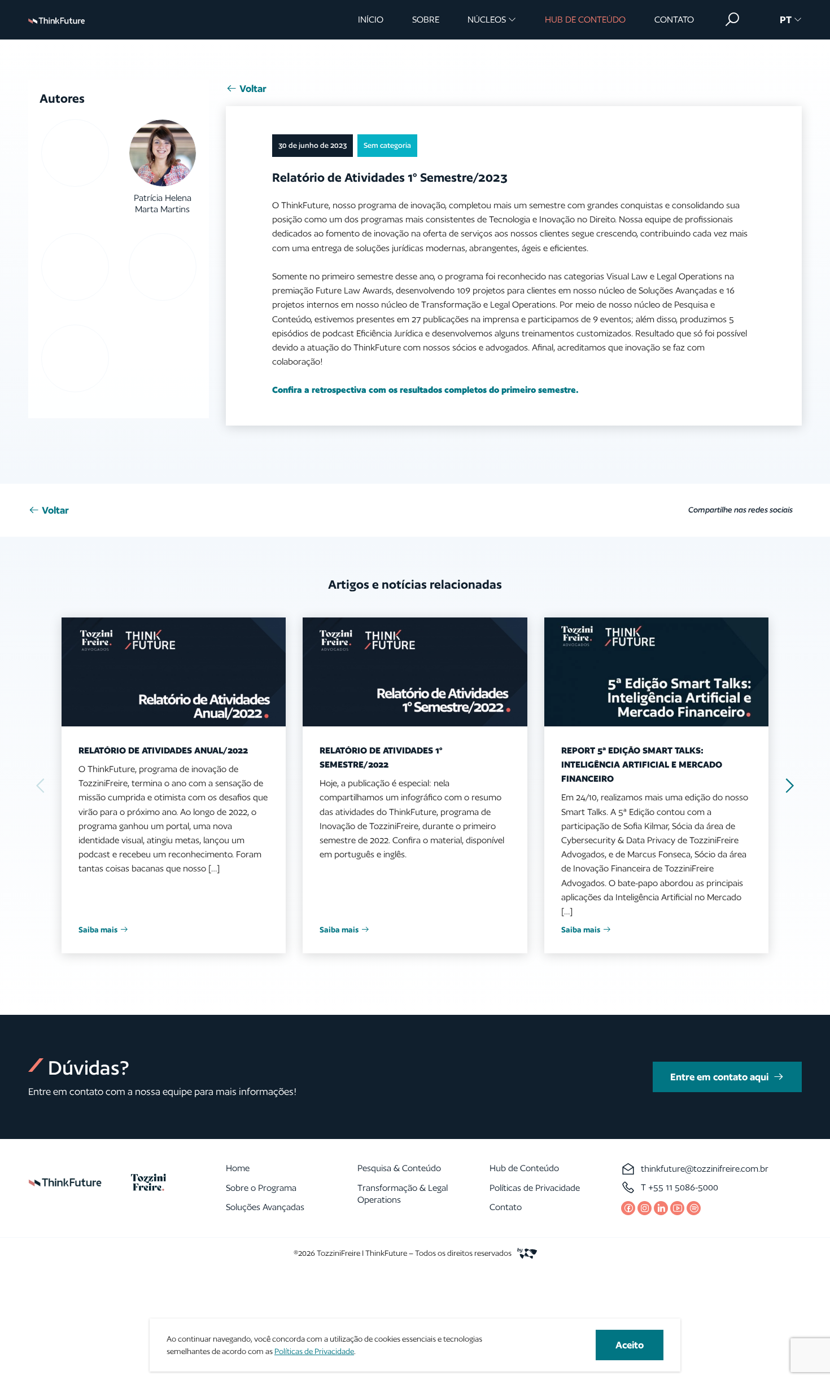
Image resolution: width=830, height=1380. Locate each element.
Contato (674, 19)
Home (238, 1168)
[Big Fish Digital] (524, 1252)
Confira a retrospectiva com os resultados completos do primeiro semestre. (425, 389)
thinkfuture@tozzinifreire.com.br (704, 1168)
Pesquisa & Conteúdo (399, 1168)
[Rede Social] (628, 1208)
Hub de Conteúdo (585, 19)
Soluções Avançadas (265, 1207)
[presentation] (788, 785)
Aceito (629, 1345)
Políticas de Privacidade (535, 1187)
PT (786, 19)
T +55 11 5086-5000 (679, 1187)
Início (370, 19)
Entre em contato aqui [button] (719, 1077)
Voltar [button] (253, 88)
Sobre (425, 19)
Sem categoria (387, 145)
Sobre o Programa (261, 1187)
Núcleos (487, 19)
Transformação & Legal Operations (402, 1194)
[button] (732, 19)
